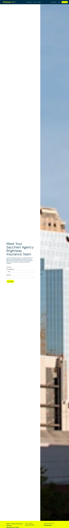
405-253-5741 (53, 2)
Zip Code (8, 275)
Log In (59, 2)
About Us (35, 2)
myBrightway (48, 525)
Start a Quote (64, 2)
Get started (10, 281)
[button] (29, 2)
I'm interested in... (10, 269)
